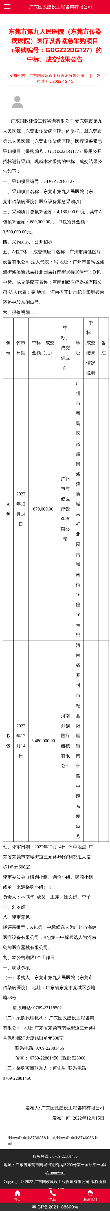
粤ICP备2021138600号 (55, 1206)
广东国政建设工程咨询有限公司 (60, 6)
